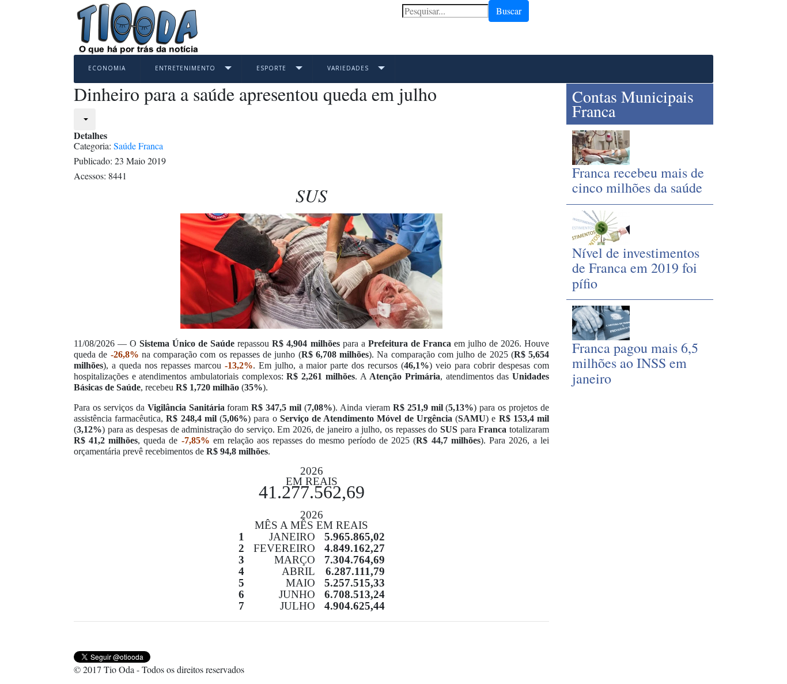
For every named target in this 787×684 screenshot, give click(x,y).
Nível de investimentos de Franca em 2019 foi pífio (635, 267)
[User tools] (85, 119)
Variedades (348, 68)
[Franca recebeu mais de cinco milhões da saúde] (601, 146)
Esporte (271, 68)
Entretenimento (185, 68)
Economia (107, 68)
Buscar (508, 11)
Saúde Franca (138, 146)
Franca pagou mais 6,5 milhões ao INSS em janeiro (635, 363)
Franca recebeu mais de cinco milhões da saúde (638, 180)
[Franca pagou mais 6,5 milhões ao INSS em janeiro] (601, 321)
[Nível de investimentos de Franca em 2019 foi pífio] (601, 226)
